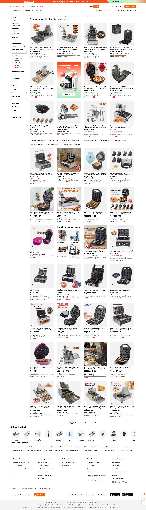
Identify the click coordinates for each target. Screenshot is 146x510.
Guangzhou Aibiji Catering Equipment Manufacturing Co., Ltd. (69, 297)
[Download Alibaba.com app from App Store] (115, 494)
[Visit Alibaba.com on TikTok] (130, 482)
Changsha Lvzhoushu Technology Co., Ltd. (68, 374)
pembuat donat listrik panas (34, 450)
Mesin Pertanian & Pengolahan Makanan (63, 16)
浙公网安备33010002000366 (100, 507)
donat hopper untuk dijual (38, 140)
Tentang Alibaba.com (19, 458)
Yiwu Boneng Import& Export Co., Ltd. (93, 335)
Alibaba (31, 16)
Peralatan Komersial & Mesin (43, 16)
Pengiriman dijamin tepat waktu (46, 468)
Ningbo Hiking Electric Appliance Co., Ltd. (41, 133)
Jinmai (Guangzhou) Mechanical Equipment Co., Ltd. (42, 181)
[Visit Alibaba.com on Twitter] (119, 482)
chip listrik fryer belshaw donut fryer (71, 144)
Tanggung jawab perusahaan (20, 468)
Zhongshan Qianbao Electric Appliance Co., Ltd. (122, 296)
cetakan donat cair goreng (125, 450)
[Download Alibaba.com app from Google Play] (127, 494)
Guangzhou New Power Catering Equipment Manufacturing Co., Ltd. (69, 55)
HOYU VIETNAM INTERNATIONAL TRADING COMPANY (42, 219)
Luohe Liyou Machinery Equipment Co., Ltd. (68, 133)
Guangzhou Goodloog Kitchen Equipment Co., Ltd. (42, 56)
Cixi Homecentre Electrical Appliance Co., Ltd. (42, 255)
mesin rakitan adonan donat (73, 450)
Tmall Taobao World (65, 502)
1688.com (55, 502)
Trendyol (91, 502)
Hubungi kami (90, 465)
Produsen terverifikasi (68, 462)
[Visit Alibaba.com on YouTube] (126, 482)
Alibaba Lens (22, 494)
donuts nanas (45, 446)
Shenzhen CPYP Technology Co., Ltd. (93, 181)
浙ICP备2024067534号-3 (116, 507)
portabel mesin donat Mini (90, 140)
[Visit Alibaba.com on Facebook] (113, 482)
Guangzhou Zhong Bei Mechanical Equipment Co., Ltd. (42, 297)
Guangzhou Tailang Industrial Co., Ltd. (120, 335)
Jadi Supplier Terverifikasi (118, 472)
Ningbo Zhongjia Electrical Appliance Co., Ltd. (69, 335)
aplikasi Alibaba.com (102, 494)
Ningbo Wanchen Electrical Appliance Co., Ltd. (95, 296)
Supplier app (75, 494)
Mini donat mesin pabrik (58, 446)
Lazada (73, 502)
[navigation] (19, 219)
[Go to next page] (95, 422)
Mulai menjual (115, 465)
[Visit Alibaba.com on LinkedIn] (116, 482)
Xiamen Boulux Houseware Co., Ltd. (93, 95)
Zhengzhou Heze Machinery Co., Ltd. (93, 134)
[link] (144, 494)
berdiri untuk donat (106, 140)
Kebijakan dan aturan (43, 478)
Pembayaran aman (42, 462)
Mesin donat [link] (90, 16)
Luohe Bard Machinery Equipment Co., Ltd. (121, 134)
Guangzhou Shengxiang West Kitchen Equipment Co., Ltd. (122, 258)
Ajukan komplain (91, 468)
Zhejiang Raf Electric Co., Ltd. (118, 55)
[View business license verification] (88, 507)
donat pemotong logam (121, 140)
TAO (86, 502)
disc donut (76, 140)
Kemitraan (114, 475)
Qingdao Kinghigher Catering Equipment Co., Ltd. (69, 180)
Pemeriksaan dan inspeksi (44, 475)
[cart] (112, 6)
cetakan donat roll (109, 450)
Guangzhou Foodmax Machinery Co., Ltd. (121, 95)
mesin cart (66, 140)
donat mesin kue (33, 446)
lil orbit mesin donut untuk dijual (122, 446)
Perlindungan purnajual (44, 472)
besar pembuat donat (91, 446)
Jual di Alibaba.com (117, 462)
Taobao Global (80, 502)
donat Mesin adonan (54, 140)
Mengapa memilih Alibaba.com (21, 462)
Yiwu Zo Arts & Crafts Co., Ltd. (91, 219)
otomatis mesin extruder (75, 446)
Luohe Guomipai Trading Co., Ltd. (38, 336)
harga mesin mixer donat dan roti (54, 450)
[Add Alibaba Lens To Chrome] (39, 494)
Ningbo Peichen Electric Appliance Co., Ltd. (95, 257)
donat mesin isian (105, 446)
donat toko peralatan (53, 144)
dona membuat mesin (37, 144)
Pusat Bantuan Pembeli (93, 462)
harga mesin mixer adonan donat (92, 450)
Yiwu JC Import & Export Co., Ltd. (118, 219)
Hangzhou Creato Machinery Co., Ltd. (93, 56)
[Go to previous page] (68, 422)
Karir (14, 472)
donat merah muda (18, 450)
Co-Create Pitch (17, 465)
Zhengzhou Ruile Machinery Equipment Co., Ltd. (95, 376)
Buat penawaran (66, 465)
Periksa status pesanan (118, 468)
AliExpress (49, 502)
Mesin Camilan (80, 16)
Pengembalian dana (92, 472)
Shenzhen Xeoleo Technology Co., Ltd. (120, 180)
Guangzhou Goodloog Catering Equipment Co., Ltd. (42, 95)
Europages (97, 502)
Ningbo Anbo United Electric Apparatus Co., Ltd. (42, 374)
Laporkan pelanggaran (93, 480)
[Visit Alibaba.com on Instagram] (123, 482)
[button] (91, 6)
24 (92, 422)
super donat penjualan (18, 446)
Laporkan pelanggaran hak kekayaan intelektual (96, 476)
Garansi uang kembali (43, 465)
